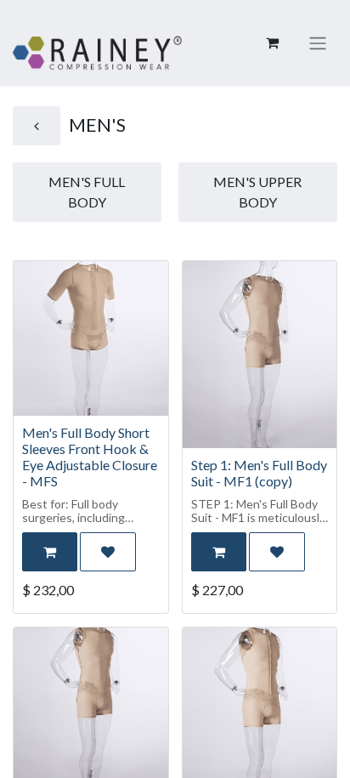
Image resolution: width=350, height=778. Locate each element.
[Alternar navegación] (317, 42)
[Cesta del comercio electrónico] (272, 42)
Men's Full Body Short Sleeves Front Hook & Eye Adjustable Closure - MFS (89, 457)
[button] (49, 551)
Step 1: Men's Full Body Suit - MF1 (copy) (259, 473)
